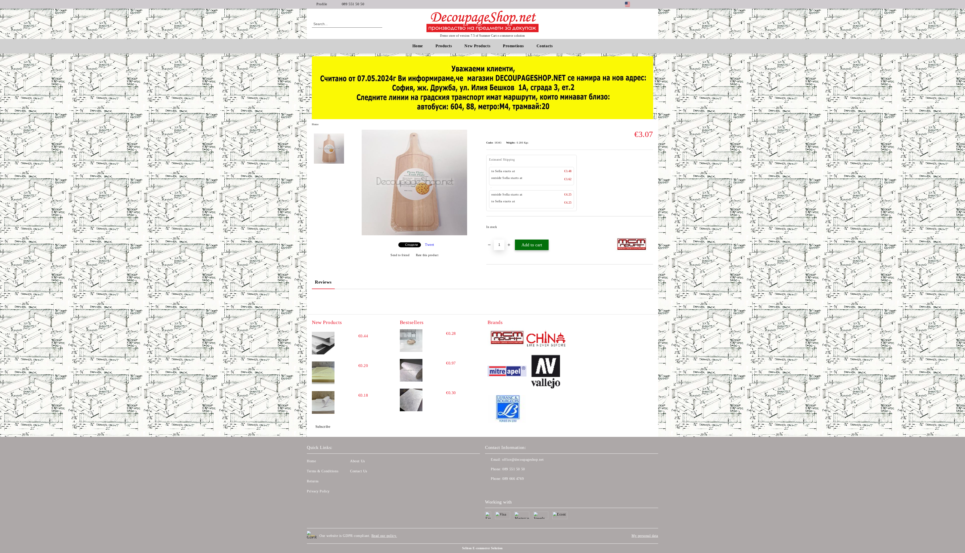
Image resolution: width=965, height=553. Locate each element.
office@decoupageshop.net (523, 460)
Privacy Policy (318, 491)
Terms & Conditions (322, 471)
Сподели (411, 245)
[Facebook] (643, 4)
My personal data (645, 536)
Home (417, 46)
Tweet (429, 245)
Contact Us (358, 471)
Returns (313, 481)
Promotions (513, 46)
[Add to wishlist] (649, 228)
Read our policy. (384, 536)
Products (444, 46)
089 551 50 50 (353, 4)
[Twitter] (650, 4)
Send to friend (400, 255)
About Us (357, 461)
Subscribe (322, 427)
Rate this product (427, 255)
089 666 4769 (513, 479)
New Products (477, 46)
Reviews (323, 282)
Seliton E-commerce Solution (482, 548)
